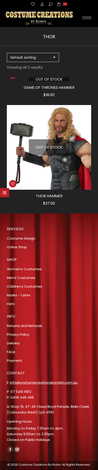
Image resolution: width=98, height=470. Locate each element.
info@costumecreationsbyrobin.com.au (43, 382)
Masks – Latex (18, 295)
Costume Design (21, 238)
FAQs (11, 351)
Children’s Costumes (24, 286)
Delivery (13, 343)
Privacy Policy (18, 334)
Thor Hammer (49, 196)
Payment (14, 360)
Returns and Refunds (24, 325)
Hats (11, 303)
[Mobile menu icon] (86, 18)
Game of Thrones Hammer (49, 87)
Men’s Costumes (21, 277)
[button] (12, 183)
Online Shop (17, 247)
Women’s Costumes (24, 269)
